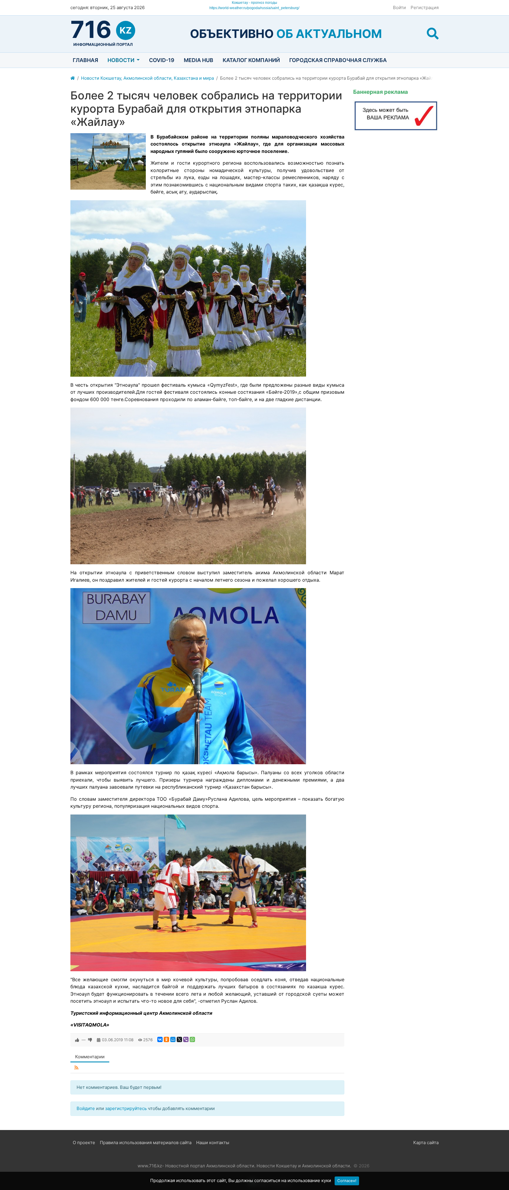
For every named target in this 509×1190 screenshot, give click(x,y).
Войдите (86, 1108)
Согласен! (346, 1180)
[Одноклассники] (166, 1039)
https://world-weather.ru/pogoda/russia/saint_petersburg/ (254, 8)
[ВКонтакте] (160, 1039)
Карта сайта (426, 1142)
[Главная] (72, 78)
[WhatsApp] (192, 1039)
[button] (433, 33)
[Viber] (186, 1039)
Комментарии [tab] (90, 1056)
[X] (179, 1039)
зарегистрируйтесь (126, 1108)
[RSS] (76, 1067)
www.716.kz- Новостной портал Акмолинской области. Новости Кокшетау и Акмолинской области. (244, 1166)
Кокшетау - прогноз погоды (254, 3)
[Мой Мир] (173, 1039)
